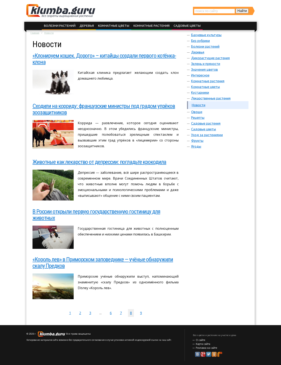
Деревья (87, 25)
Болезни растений (59, 25)
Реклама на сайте (206, 348)
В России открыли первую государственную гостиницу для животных (96, 214)
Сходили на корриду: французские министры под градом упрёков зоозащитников (104, 109)
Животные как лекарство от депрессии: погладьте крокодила (99, 162)
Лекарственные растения (211, 98)
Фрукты (197, 141)
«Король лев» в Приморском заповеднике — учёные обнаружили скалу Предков (103, 262)
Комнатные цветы (113, 25)
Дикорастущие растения (210, 58)
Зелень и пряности (205, 64)
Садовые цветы (187, 25)
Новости (198, 105)
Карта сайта (203, 344)
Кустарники (200, 92)
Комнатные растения (151, 25)
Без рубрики (200, 41)
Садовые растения (206, 123)
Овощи (196, 112)
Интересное (200, 75)
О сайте (200, 340)
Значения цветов (204, 69)
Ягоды (196, 146)
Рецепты (197, 117)
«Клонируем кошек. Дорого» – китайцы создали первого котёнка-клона (104, 58)
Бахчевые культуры (206, 35)
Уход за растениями (207, 135)
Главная (34, 32)
